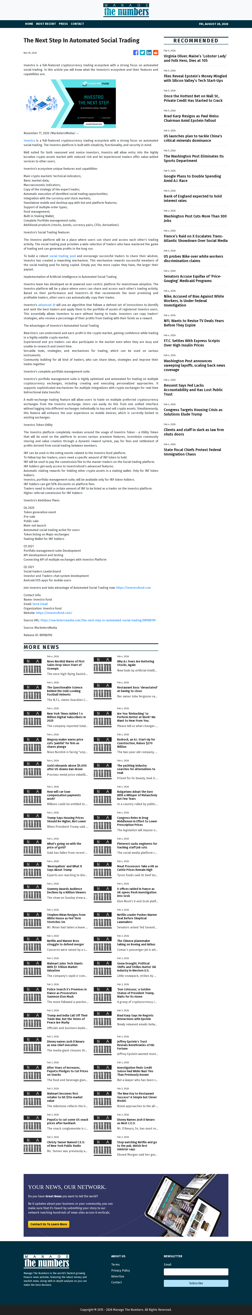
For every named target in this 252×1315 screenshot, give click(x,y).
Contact (116, 1282)
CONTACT (77, 24)
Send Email (40, 604)
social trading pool (62, 256)
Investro (29, 140)
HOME (29, 24)
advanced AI (46, 305)
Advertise (117, 1276)
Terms (115, 1264)
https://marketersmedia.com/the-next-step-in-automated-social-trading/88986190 (98, 620)
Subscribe (196, 1283)
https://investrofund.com (133, 587)
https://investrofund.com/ (54, 613)
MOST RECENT (46, 24)
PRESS (63, 24)
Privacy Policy (120, 1270)
